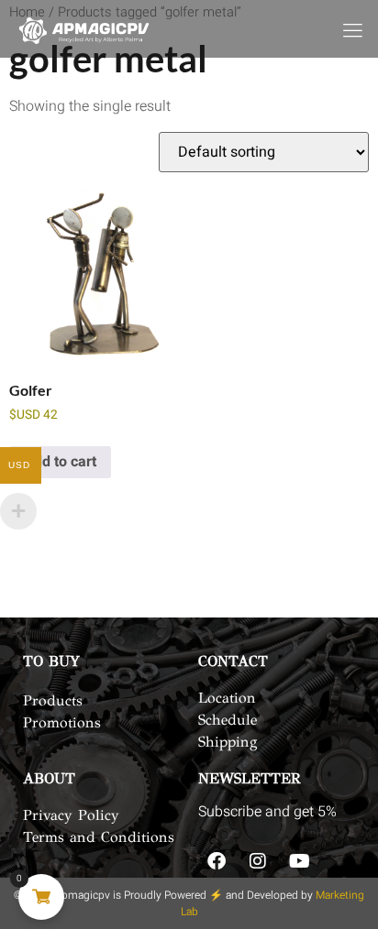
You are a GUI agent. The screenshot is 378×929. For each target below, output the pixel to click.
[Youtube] (299, 861)
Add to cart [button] (60, 462)
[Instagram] (257, 861)
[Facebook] (216, 861)
